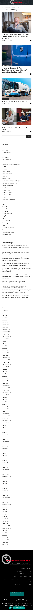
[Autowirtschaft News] (16, 2)
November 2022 (6, 416)
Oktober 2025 (5, 334)
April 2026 (4, 320)
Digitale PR (5, 166)
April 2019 (4, 516)
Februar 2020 (5, 493)
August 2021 (5, 451)
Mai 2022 (4, 430)
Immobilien (5, 187)
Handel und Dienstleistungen (9, 183)
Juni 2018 (4, 530)
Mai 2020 (4, 486)
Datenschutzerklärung (18, 607)
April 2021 (4, 460)
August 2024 (5, 367)
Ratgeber (4, 216)
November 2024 (6, 360)
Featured (4, 176)
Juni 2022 (4, 427)
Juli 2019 (4, 509)
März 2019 (5, 518)
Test (3, 225)
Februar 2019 (5, 521)
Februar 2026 (5, 324)
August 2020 (5, 479)
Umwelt (4, 230)
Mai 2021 (4, 458)
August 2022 (5, 423)
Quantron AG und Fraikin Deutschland (15, 101)
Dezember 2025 (6, 329)
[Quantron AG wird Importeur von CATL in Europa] (16, 116)
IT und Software (6, 190)
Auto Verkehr (5, 157)
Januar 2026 (5, 327)
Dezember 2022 (6, 413)
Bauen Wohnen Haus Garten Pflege (11, 164)
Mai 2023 (4, 402)
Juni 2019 (4, 511)
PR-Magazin (5, 211)
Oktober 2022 (5, 418)
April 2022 (4, 432)
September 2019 (6, 504)
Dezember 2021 (6, 441)
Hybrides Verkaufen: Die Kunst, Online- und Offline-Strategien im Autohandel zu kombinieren (14, 282)
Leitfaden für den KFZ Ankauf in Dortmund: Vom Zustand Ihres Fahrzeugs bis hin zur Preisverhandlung (16, 253)
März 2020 (5, 490)
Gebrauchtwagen (6, 178)
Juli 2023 (4, 397)
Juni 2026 (4, 315)
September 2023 (6, 392)
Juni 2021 (4, 455)
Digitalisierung (5, 169)
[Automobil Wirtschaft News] (16, 560)
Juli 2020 (4, 481)
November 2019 (6, 500)
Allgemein (4, 148)
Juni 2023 (4, 399)
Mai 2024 (4, 374)
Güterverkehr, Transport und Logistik (11, 180)
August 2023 (5, 395)
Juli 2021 (4, 453)
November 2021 (6, 444)
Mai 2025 (4, 345)
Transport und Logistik (8, 227)
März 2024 (5, 378)
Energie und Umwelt (7, 173)
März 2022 (5, 434)
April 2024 (4, 376)
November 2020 (6, 472)
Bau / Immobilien (6, 159)
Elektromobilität (5, 124)
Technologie (5, 223)
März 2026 (5, 322)
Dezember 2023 (6, 385)
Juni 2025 (4, 343)
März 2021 (5, 462)
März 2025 (5, 350)
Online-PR (4, 209)
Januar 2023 (5, 411)
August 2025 (5, 338)
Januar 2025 (5, 355)
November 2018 (6, 525)
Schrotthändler (6, 220)
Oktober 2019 (5, 502)
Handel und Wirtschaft (7, 185)
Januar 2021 (5, 467)
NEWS (4, 204)
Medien (4, 197)
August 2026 (5, 310)
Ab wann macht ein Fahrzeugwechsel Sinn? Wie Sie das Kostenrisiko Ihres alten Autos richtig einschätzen (15, 264)
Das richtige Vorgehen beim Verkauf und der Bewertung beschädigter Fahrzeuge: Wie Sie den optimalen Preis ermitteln (15, 297)
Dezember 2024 (6, 357)
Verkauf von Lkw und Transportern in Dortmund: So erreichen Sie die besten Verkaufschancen (14, 286)
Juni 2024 (4, 371)
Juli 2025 (4, 341)
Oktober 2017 (5, 544)
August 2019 (5, 507)
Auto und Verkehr (5, 31)
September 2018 (6, 528)
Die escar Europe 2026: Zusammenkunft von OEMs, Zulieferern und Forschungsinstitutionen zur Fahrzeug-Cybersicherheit (15, 247)
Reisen (4, 218)
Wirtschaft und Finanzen (8, 232)
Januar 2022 (5, 439)
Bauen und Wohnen (7, 162)
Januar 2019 (5, 523)
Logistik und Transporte (8, 192)
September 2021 (6, 448)
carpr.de (3, 40)
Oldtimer (4, 206)
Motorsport (5, 202)
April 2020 (4, 488)
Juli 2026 (4, 313)
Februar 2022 (5, 437)
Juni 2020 (4, 483)
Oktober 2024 (5, 362)
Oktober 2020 (5, 474)
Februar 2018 (5, 539)
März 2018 (5, 537)
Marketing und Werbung (8, 194)
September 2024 (6, 364)
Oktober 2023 (5, 390)
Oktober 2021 (5, 446)
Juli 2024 (4, 369)
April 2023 (4, 404)
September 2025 (6, 336)
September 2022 (6, 420)
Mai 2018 (4, 532)
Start (3, 7)
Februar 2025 (5, 353)
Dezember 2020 (6, 469)
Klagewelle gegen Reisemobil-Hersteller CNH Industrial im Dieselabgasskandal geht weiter (16, 36)
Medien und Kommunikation (9, 199)
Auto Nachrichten (6, 152)
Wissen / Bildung (6, 234)
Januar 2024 (5, 383)
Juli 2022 (4, 425)
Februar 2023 (5, 409)
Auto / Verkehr (6, 150)
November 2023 (6, 388)
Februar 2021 (5, 465)
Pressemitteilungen (7, 213)
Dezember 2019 (6, 497)
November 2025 (6, 331)
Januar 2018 (5, 542)
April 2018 (4, 535)
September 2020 (6, 476)
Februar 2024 (5, 381)
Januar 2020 (5, 495)
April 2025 (4, 348)
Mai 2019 (4, 514)
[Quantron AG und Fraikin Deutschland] (16, 88)
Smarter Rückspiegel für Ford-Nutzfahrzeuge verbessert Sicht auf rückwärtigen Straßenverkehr (14, 70)
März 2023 (5, 406)
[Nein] (31, 606)
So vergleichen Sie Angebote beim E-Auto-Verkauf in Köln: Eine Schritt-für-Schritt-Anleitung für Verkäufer (16, 291)
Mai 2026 (4, 317)
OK (10, 607)
